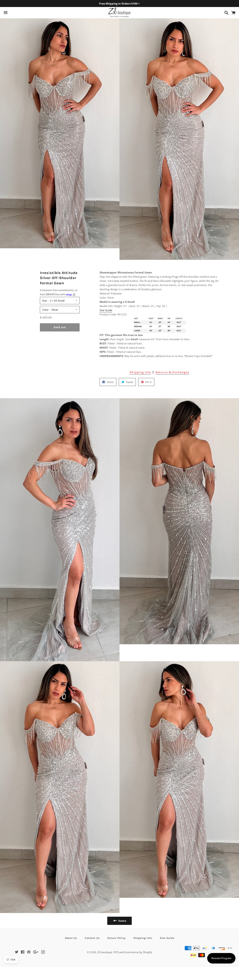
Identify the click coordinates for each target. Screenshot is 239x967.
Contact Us (92, 938)
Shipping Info (140, 372)
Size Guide (106, 310)
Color (45, 309)
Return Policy (116, 938)
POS (115, 952)
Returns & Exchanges (172, 372)
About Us (71, 938)
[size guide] (159, 324)
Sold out (60, 327)
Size (44, 300)
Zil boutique (104, 952)
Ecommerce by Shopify (138, 952)
